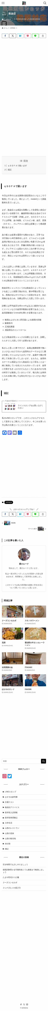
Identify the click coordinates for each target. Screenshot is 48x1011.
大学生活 (8, 19)
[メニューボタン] (3, 3)
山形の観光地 (10, 839)
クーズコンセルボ (10, 883)
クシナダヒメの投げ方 (12, 888)
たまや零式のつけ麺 (11, 877)
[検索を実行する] (43, 761)
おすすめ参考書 (11, 797)
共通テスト (9, 802)
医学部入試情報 (11, 813)
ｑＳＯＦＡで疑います (17, 165)
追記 (10, 169)
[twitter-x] (24, 1004)
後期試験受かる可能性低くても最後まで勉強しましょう (23, 871)
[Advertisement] (24, 66)
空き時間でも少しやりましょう (15, 865)
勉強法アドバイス (12, 807)
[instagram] (27, 1004)
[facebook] (21, 1004)
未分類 (7, 844)
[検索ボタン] (45, 3)
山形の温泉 (9, 833)
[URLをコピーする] (43, 36)
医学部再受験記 (11, 818)
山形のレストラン (12, 828)
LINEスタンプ (10, 792)
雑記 (7, 849)
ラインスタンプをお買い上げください (30, 407)
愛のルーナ (24, 564)
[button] (5, 36)
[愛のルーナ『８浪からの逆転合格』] (24, 3)
